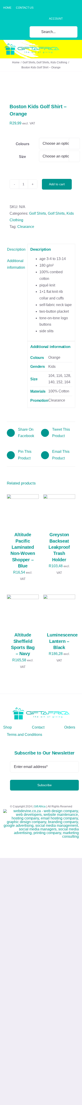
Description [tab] (16, 249)
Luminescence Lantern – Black (62, 641)
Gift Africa (40, 806)
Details (17, 515)
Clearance (25, 227)
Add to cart (57, 184)
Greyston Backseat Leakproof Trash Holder (59, 547)
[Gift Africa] (41, 709)
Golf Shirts (37, 213)
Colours (22, 144)
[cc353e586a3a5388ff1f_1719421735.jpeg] (41, 88)
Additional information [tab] (16, 264)
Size (22, 157)
